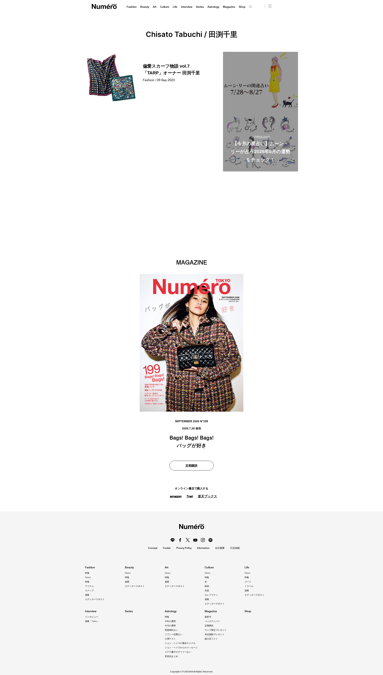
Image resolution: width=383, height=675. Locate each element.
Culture (164, 7)
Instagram (203, 540)
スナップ (89, 590)
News (88, 577)
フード (248, 581)
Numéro (104, 6)
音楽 (207, 590)
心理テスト (170, 638)
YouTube (195, 540)
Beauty (144, 7)
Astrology (213, 7)
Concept (152, 547)
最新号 (208, 616)
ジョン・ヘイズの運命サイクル (180, 643)
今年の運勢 (170, 621)
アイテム (89, 586)
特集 (87, 573)
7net (190, 496)
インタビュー (91, 616)
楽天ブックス (207, 496)
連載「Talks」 (92, 621)
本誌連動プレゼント (214, 634)
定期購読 (191, 465)
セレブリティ (211, 594)
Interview (186, 7)
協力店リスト (211, 638)
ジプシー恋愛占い (173, 634)
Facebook (180, 540)
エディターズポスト (95, 599)
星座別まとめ (171, 656)
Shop (242, 7)
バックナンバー (212, 621)
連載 (87, 594)
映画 (207, 586)
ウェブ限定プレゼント (216, 630)
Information (203, 547)
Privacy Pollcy (184, 547)
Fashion (132, 7)
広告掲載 (235, 547)
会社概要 (220, 547)
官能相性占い (171, 630)
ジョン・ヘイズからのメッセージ (181, 647)
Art (154, 7)
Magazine (229, 7)
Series (200, 7)
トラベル (249, 586)
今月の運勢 (170, 625)
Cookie (167, 547)
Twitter (188, 540)
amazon (176, 496)
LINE (173, 540)
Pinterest (210, 540)
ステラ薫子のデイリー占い (178, 651)
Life (175, 7)
